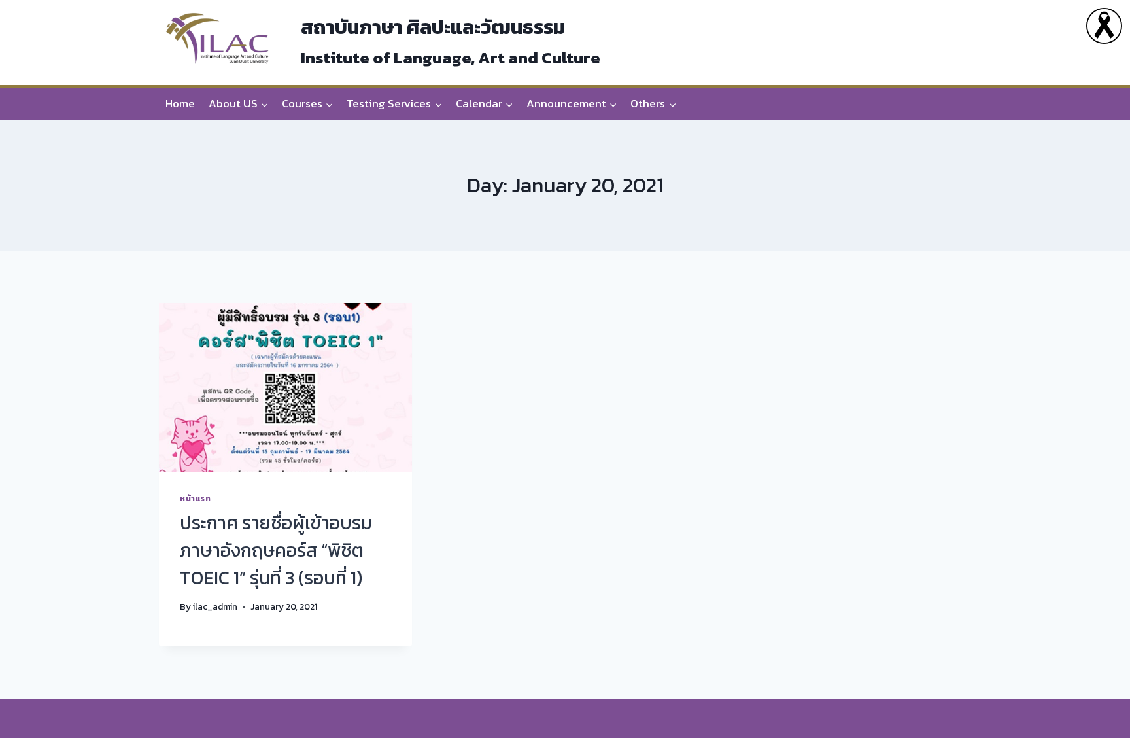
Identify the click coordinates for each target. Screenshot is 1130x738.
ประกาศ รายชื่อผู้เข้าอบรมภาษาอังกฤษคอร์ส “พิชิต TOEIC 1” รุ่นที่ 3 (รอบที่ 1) (276, 550)
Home (180, 103)
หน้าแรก (195, 498)
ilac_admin (215, 606)
